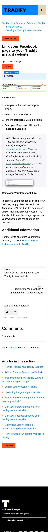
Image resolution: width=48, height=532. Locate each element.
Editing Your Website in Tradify (21, 386)
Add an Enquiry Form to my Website (24, 372)
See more (9, 446)
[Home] (15, 10)
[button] (42, 10)
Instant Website (13, 26)
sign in (13, 347)
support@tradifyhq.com (19, 514)
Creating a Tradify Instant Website (23, 30)
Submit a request (15, 520)
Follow (8, 67)
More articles (10, 39)
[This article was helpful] (7, 312)
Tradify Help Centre (12, 23)
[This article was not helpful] (14, 312)
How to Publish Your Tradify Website (24, 367)
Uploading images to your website (23, 392)
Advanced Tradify (36, 23)
